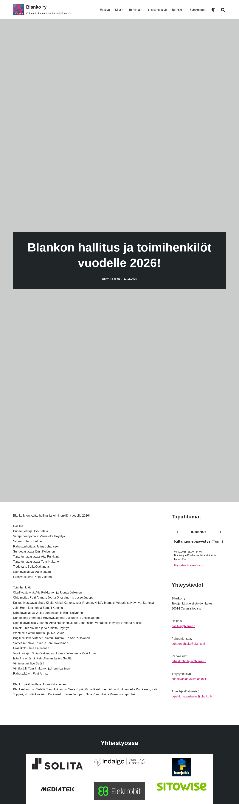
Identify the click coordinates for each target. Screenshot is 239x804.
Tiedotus (115, 278)
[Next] (220, 532)
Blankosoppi (198, 9)
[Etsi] (223, 10)
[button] (122, 9)
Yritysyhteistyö (157, 9)
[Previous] (177, 532)
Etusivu (105, 9)
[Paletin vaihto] (213, 10)
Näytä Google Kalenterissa (188, 565)
